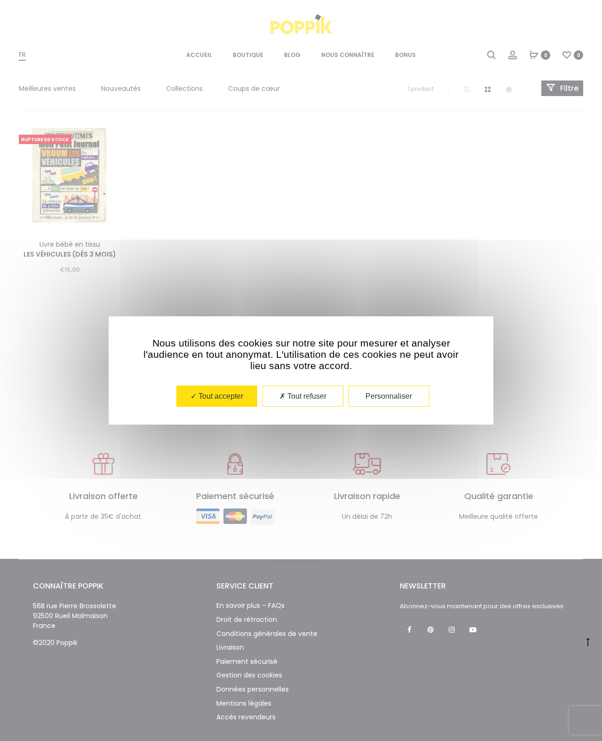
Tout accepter (220, 396)
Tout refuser (305, 396)
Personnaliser (388, 396)
